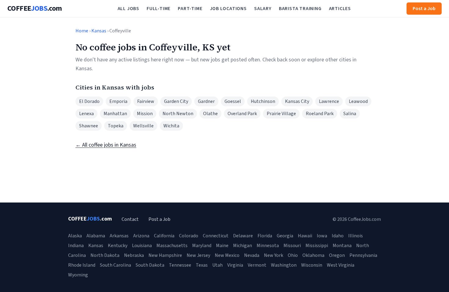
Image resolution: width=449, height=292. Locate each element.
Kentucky (117, 245)
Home (81, 30)
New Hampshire (165, 255)
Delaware (243, 235)
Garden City (176, 101)
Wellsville (143, 125)
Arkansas (119, 235)
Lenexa (86, 113)
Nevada (251, 255)
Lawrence (329, 101)
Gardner (206, 101)
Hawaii (305, 235)
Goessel (232, 101)
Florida (264, 235)
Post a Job (424, 8)
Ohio (293, 255)
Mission (145, 113)
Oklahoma (313, 255)
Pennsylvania (363, 255)
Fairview (145, 101)
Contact (130, 219)
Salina (349, 113)
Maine (222, 245)
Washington (284, 265)
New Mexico (227, 255)
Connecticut (215, 235)
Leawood (358, 101)
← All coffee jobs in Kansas (105, 145)
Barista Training (300, 8)
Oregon (337, 255)
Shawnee (88, 125)
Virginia (235, 265)
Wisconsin (311, 265)
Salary (263, 8)
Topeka (115, 125)
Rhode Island (81, 265)
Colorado (188, 235)
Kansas (98, 30)
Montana (342, 245)
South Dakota (150, 265)
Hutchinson (263, 101)
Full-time (158, 8)
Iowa (322, 235)
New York (273, 255)
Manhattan (115, 113)
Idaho (338, 235)
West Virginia (340, 265)
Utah (217, 265)
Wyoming (78, 275)
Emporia (118, 101)
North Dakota (104, 255)
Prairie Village (281, 113)
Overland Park (242, 113)
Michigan (242, 245)
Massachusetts (172, 245)
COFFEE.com (34, 8)
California (164, 235)
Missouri (292, 245)
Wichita (171, 125)
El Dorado (89, 101)
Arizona (141, 235)
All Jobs (128, 8)
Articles (340, 8)
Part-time (190, 8)
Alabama (95, 235)
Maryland (201, 245)
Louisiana (142, 245)
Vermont (257, 265)
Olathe (210, 113)
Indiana (76, 245)
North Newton (177, 113)
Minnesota (268, 245)
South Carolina (115, 265)
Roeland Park (320, 113)
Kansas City (297, 101)
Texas (202, 265)
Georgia (285, 235)
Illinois (355, 235)
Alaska (75, 235)
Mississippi (316, 245)
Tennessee (180, 265)
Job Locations (228, 8)
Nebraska (134, 255)
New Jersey (198, 255)
